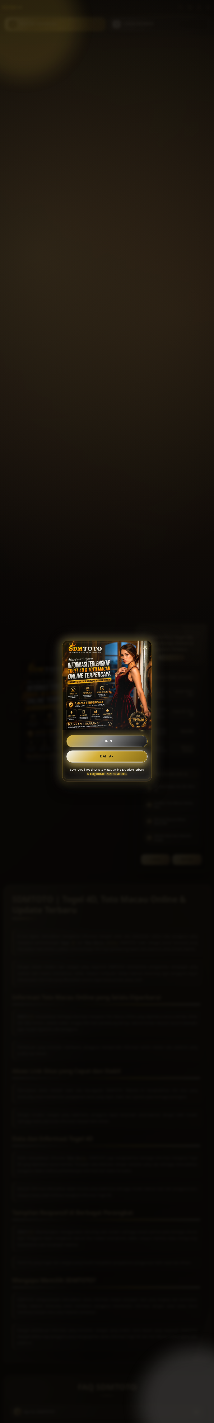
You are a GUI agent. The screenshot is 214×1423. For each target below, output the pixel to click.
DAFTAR (107, 757)
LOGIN (107, 742)
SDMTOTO (119, 774)
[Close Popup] (145, 648)
